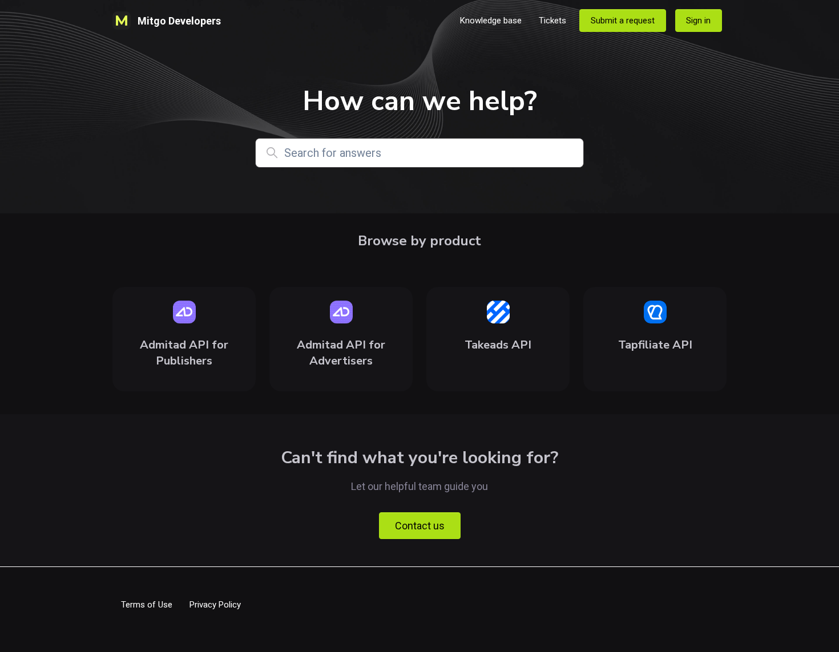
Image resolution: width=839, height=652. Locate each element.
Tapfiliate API (655, 345)
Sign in (698, 20)
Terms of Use (146, 605)
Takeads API (498, 345)
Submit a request (623, 20)
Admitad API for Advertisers (341, 352)
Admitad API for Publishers (184, 352)
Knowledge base (491, 20)
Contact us (420, 526)
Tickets (552, 20)
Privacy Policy (215, 605)
